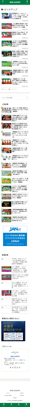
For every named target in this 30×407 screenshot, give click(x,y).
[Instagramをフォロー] (15, 368)
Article (21, 393)
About (15, 397)
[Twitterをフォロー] (13, 368)
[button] (27, 98)
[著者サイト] (11, 368)
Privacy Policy (8, 395)
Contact (22, 395)
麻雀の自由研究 (15, 356)
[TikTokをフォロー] (19, 368)
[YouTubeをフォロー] (17, 368)
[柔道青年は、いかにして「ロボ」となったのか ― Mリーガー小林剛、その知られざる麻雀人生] (18, 317)
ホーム (8, 393)
